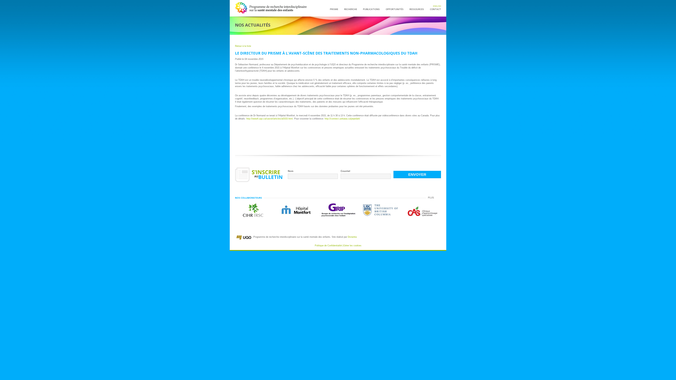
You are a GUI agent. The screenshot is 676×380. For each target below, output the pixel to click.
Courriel (345, 171)
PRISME (334, 9)
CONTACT (435, 9)
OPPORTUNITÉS (394, 9)
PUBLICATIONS (371, 9)
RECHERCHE (350, 9)
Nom (290, 171)
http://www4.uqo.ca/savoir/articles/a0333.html (269, 118)
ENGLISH (437, 6)
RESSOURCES (416, 9)
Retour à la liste (243, 46)
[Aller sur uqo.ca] (244, 237)
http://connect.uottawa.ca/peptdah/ (342, 118)
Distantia (352, 237)
